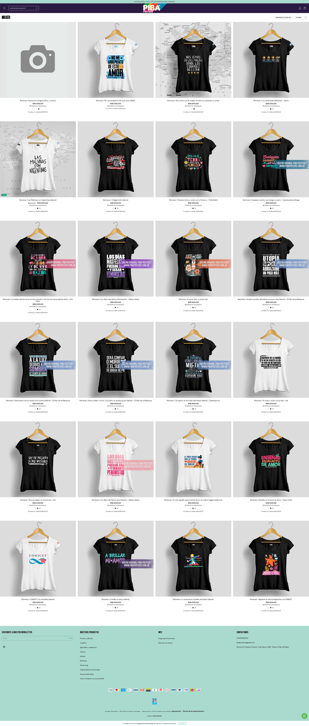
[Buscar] (36, 8)
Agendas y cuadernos (88, 647)
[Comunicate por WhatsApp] (304, 716)
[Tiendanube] (154, 716)
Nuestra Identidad (87, 674)
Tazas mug (84, 665)
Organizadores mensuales (90, 670)
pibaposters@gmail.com (246, 643)
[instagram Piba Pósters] (4, 647)
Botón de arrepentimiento (193, 711)
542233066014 (242, 638)
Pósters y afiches (86, 638)
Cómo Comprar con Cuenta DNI (92, 679)
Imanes (82, 656)
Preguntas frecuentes (166, 638)
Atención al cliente (165, 643)
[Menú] (4, 9)
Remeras (83, 661)
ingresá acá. (176, 711)
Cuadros (83, 643)
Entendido (182, 723)
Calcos (82, 652)
